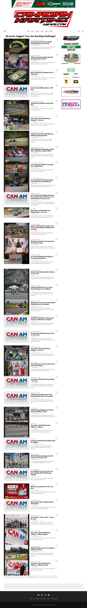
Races (42, 31)
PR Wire (33, 91)
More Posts (31, 576)
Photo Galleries (54, 598)
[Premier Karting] (43, 7)
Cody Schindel (35, 45)
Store (28, 31)
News (32, 31)
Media (46, 31)
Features (37, 31)
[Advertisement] (43, 586)
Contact (51, 31)
